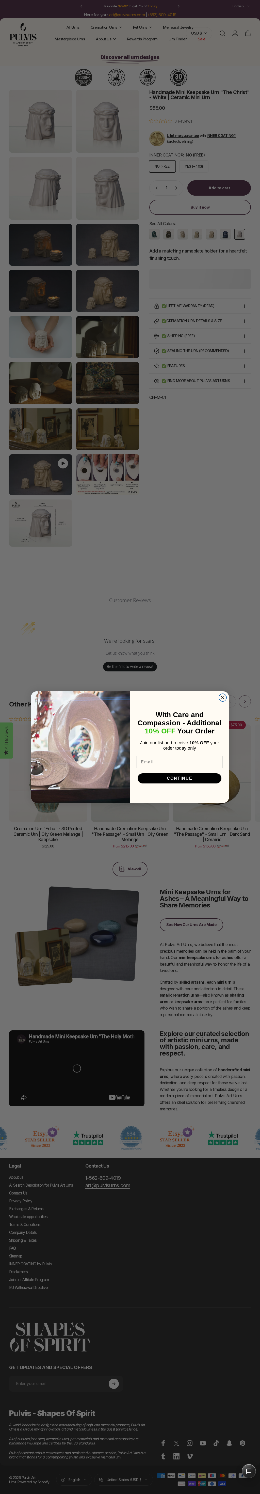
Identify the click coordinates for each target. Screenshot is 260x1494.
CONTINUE (179, 778)
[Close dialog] (222, 697)
